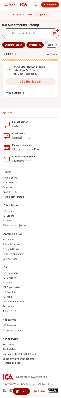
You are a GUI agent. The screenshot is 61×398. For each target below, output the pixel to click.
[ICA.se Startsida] (24, 5)
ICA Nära (7, 282)
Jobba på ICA (9, 311)
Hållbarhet (9, 319)
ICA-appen (8, 211)
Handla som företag (13, 196)
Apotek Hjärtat (10, 192)
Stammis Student (12, 244)
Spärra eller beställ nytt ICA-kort (19, 354)
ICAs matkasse (10, 182)
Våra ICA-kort (10, 258)
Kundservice (10, 338)
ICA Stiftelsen (10, 325)
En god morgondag (13, 330)
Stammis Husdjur (11, 249)
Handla (7, 172)
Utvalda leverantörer (14, 301)
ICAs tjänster (10, 205)
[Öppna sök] (35, 4)
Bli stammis (8, 239)
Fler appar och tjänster (15, 225)
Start (10, 112)
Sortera (50, 54)
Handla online (10, 177)
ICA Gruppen (9, 277)
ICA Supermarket (12, 287)
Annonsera (8, 306)
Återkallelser (9, 349)
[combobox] (27, 33)
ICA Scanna (9, 215)
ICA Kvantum (9, 292)
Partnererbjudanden (13, 254)
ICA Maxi (7, 296)
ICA (5, 267)
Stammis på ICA (12, 233)
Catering (7, 187)
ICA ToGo (7, 220)
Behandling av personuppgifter (19, 358)
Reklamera (8, 344)
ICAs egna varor (11, 273)
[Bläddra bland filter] (56, 45)
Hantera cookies (11, 362)
